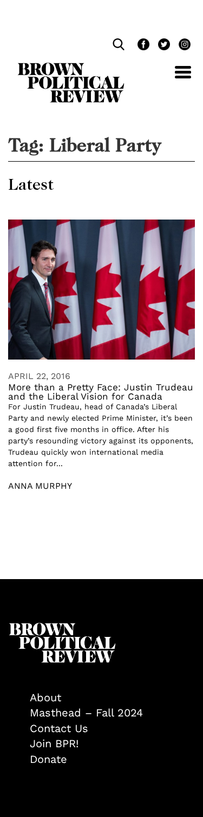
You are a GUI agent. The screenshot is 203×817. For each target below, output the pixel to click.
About (45, 697)
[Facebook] (142, 46)
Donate (48, 759)
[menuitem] (112, 698)
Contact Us (59, 728)
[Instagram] (182, 46)
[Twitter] (163, 46)
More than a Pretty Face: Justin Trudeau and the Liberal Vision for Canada (100, 392)
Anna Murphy (40, 486)
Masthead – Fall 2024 (86, 712)
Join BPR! (54, 743)
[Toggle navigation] (174, 78)
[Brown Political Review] (71, 67)
